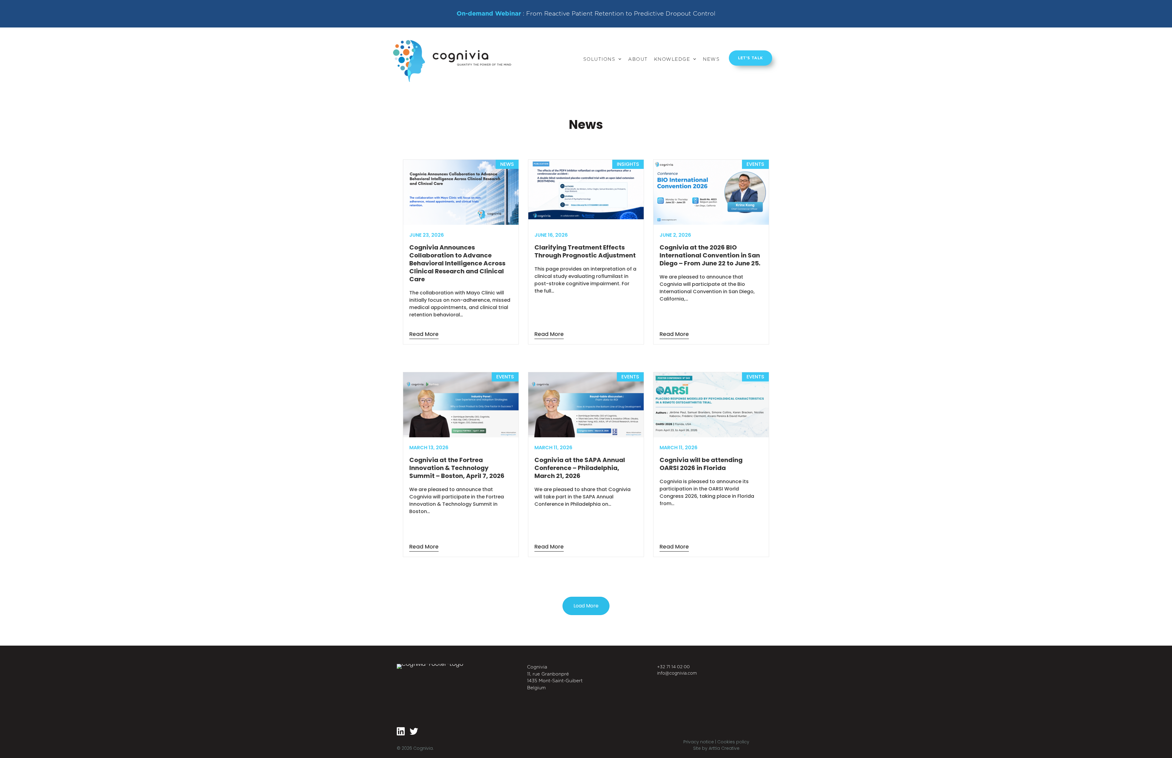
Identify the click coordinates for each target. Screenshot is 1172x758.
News (711, 45)
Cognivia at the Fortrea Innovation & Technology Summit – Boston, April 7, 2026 (457, 468)
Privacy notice (699, 742)
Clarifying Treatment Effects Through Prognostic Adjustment (585, 251)
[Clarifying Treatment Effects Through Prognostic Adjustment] (586, 217)
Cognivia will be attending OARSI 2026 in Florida (701, 464)
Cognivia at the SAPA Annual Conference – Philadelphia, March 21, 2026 (579, 468)
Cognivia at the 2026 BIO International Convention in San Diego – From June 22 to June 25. (710, 255)
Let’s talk (750, 55)
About (638, 45)
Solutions (599, 45)
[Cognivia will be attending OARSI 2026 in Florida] (711, 435)
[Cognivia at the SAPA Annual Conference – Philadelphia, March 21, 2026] (586, 435)
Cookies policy (733, 742)
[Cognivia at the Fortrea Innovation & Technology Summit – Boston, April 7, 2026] (461, 435)
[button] (586, 606)
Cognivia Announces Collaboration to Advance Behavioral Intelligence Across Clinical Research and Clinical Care (457, 263)
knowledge (672, 45)
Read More (424, 334)
